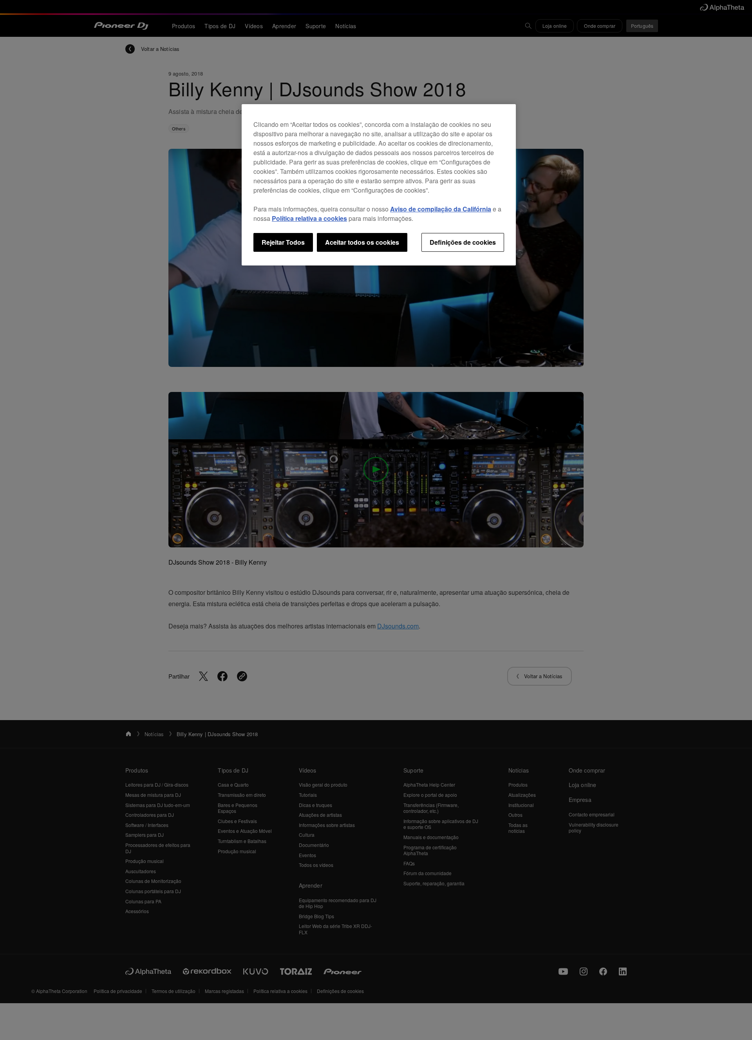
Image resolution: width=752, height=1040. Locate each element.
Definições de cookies (463, 242)
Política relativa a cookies (309, 218)
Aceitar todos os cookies (362, 242)
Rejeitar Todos (283, 242)
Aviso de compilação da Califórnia (440, 208)
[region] (379, 184)
